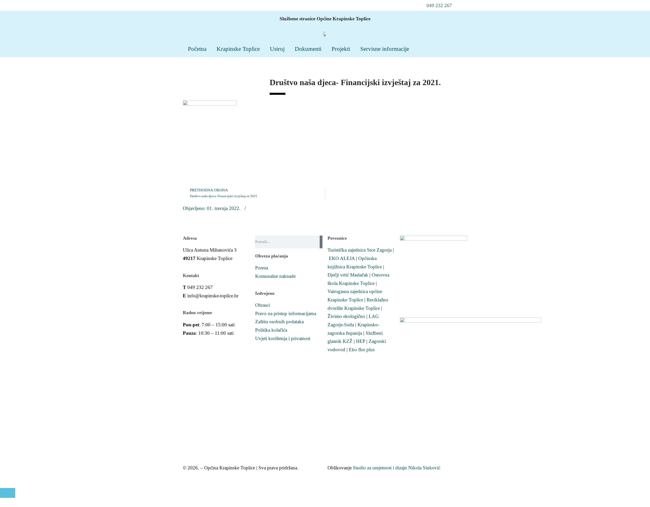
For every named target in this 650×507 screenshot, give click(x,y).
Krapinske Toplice (238, 48)
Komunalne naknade (275, 276)
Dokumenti (308, 48)
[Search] (321, 242)
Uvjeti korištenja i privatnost (282, 338)
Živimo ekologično (346, 316)
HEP (360, 341)
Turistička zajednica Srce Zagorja (360, 250)
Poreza (261, 267)
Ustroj (277, 48)
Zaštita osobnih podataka (279, 321)
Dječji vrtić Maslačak (348, 275)
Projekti (341, 48)
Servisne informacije (384, 48)
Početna (197, 48)
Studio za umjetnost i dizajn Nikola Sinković (396, 467)
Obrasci (262, 305)
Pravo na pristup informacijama (285, 313)
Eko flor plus (362, 349)
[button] (436, 5)
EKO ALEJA (342, 258)
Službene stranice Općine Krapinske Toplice (325, 18)
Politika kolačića (271, 330)
